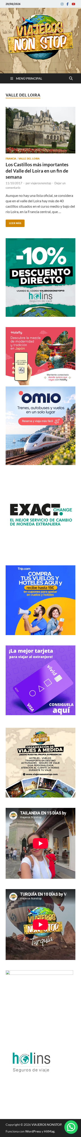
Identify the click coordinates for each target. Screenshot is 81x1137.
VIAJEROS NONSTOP (46, 1124)
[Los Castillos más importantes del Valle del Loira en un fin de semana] (40, 132)
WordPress (33, 1131)
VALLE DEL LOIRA (29, 158)
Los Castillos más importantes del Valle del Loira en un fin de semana (37, 171)
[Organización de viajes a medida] (40, 796)
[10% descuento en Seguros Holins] (40, 315)
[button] (71, 1127)
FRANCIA (11, 158)
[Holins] (31, 1085)
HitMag (49, 1131)
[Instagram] (62, 4)
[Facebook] (67, 4)
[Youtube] (73, 4)
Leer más (13, 222)
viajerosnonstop (41, 183)
